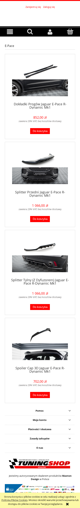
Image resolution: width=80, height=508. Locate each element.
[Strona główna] (40, 15)
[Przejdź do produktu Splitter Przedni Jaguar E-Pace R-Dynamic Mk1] (40, 167)
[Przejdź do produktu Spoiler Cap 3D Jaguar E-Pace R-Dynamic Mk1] (40, 343)
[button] (10, 31)
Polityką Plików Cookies (14, 500)
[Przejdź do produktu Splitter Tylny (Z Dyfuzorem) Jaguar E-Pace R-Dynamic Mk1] (40, 255)
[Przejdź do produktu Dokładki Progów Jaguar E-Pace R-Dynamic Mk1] (40, 79)
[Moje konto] (50, 31)
